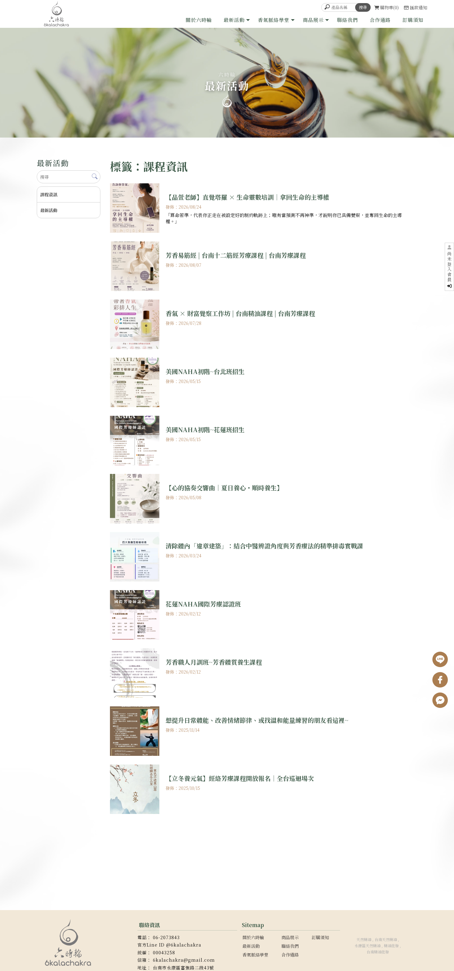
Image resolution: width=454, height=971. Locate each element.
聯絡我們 (347, 19)
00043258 (164, 952)
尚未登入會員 (449, 267)
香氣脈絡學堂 (273, 19)
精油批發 (391, 945)
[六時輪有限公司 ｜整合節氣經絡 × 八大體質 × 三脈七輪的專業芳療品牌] (56, 14)
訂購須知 (412, 19)
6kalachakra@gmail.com (184, 960)
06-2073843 (166, 937)
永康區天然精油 (367, 945)
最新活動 (234, 19)
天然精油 (363, 939)
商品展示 (313, 19)
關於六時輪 (199, 19)
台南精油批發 (378, 951)
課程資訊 (48, 194)
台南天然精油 (386, 939)
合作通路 (380, 19)
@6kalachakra (183, 945)
